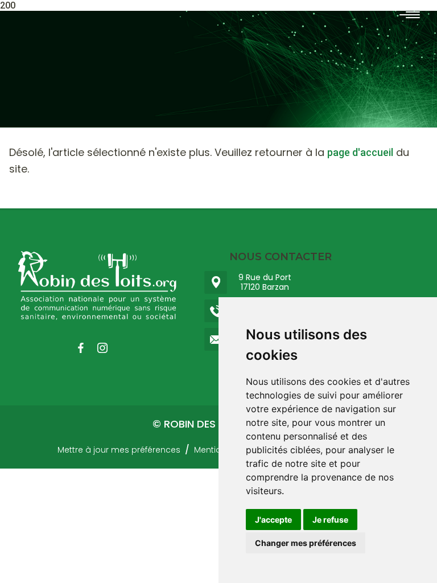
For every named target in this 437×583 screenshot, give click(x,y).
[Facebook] (86, 348)
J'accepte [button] (273, 519)
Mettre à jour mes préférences (118, 449)
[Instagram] (108, 348)
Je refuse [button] (330, 519)
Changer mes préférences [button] (305, 543)
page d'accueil (360, 152)
